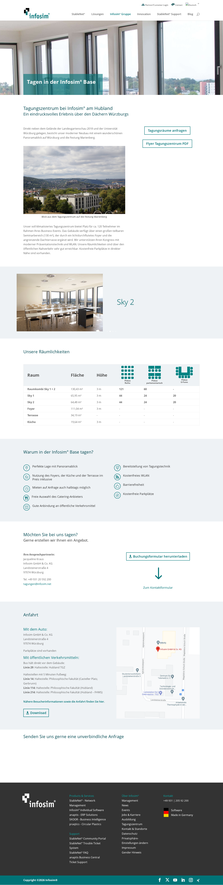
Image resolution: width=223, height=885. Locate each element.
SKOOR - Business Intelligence (87, 819)
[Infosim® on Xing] (198, 880)
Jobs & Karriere (131, 815)
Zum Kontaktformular (158, 588)
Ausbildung (129, 819)
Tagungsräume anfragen (167, 130)
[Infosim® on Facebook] (160, 880)
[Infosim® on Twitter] (167, 880)
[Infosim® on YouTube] (175, 880)
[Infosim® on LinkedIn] (183, 880)
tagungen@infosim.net (37, 584)
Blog (190, 14)
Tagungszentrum (132, 824)
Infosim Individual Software (86, 810)
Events (126, 810)
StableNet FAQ (78, 852)
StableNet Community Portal (87, 838)
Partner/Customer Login (156, 5)
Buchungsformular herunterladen (160, 556)
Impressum (129, 847)
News (125, 805)
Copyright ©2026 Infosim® (40, 880)
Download (38, 713)
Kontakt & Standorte (134, 829)
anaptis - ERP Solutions (83, 815)
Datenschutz (129, 833)
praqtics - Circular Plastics (85, 824)
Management (130, 800)
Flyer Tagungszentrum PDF (167, 143)
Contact (179, 5)
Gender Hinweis (131, 852)
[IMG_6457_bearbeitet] (74, 213)
